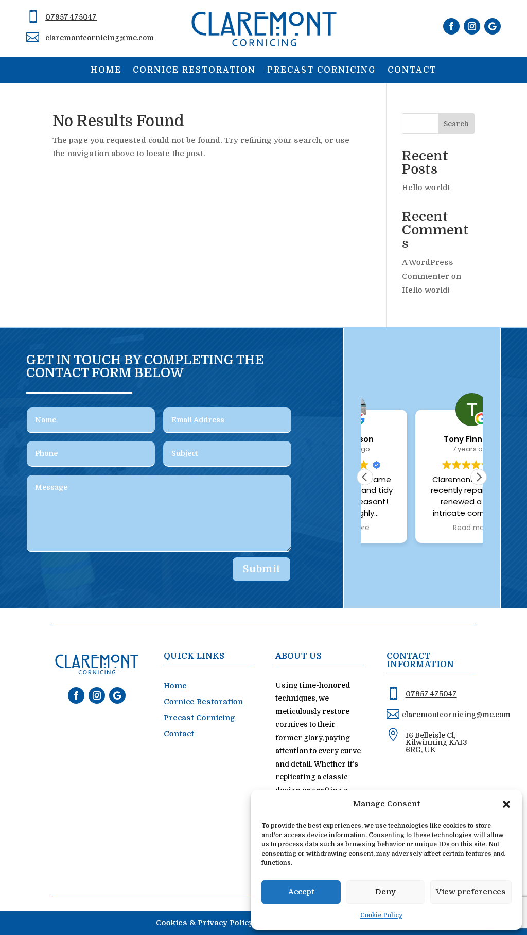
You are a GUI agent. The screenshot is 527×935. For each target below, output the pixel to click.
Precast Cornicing (321, 70)
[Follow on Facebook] (451, 26)
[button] (506, 804)
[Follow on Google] (492, 26)
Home (106, 70)
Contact (412, 70)
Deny (385, 891)
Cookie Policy (381, 915)
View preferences (471, 891)
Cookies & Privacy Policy (204, 922)
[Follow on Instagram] (472, 26)
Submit (261, 569)
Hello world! (426, 187)
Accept (301, 891)
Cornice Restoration (194, 70)
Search (456, 124)
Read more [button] (421, 528)
